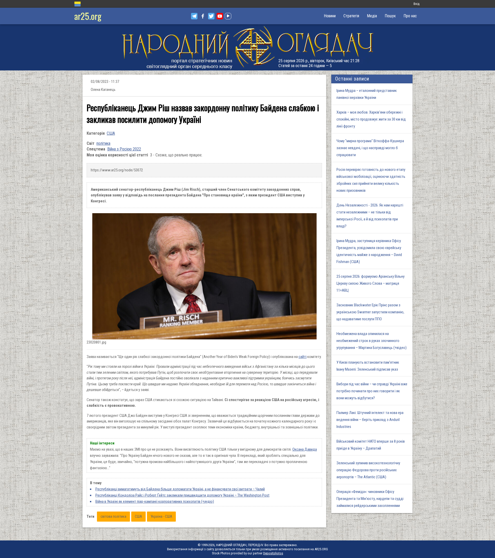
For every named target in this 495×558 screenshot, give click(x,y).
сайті (303, 356)
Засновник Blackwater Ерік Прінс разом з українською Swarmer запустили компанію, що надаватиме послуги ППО (370, 312)
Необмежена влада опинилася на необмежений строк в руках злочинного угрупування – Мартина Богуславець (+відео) (371, 340)
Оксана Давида (304, 449)
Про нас (410, 15)
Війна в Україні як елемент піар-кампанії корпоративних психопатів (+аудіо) (154, 501)
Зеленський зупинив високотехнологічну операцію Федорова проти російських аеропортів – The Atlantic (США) (368, 470)
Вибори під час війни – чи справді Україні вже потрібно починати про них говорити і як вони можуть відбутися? (371, 391)
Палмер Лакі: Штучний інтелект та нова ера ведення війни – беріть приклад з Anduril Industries (369, 419)
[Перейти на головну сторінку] (247, 47)
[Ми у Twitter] (211, 16)
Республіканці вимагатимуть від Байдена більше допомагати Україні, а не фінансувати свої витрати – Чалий (180, 489)
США (111, 133)
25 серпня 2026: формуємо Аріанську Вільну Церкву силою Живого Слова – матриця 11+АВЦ (370, 283)
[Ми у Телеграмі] (194, 16)
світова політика (113, 516)
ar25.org (87, 15)
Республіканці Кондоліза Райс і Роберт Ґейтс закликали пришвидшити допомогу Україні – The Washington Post (182, 495)
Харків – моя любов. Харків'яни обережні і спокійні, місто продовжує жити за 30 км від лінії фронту (371, 119)
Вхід (416, 4)
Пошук (390, 15)
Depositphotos (273, 553)
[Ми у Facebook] (203, 16)
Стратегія (351, 15)
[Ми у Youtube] (220, 16)
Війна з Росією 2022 (124, 149)
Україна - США (161, 516)
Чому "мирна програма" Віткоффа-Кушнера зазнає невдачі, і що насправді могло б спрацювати (370, 148)
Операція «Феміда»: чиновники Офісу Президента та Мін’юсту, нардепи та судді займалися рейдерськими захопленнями (369, 498)
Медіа (372, 15)
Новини (330, 15)
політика (103, 143)
